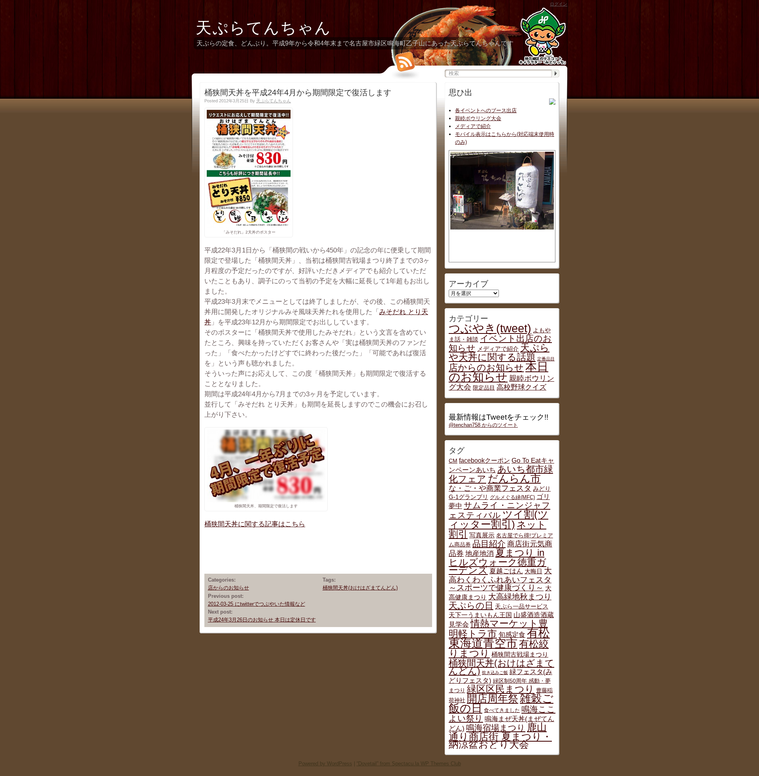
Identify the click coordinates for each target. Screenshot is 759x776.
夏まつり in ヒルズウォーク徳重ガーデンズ (497, 561)
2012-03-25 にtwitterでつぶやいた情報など (256, 604)
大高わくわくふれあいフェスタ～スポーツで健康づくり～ (500, 579)
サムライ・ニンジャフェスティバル (499, 510)
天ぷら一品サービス (521, 606)
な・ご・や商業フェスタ (490, 488)
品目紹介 (489, 543)
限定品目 (484, 388)
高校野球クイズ (521, 387)
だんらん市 (514, 478)
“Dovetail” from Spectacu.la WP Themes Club (409, 764)
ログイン (558, 4)
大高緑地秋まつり (519, 596)
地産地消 (479, 553)
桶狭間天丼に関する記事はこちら (254, 524)
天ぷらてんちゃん (263, 27)
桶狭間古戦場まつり (519, 654)
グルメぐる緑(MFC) (512, 497)
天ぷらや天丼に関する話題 (499, 352)
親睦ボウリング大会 (478, 118)
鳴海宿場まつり (495, 727)
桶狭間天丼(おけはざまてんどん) (360, 588)
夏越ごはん (506, 571)
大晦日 (533, 571)
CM (453, 461)
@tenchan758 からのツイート (483, 425)
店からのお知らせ (228, 588)
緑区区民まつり (500, 689)
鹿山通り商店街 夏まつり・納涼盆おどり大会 (500, 736)
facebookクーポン (484, 460)
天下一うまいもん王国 (480, 614)
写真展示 (482, 535)
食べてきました (502, 710)
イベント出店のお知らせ (500, 343)
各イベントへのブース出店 (486, 110)
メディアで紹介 (473, 126)
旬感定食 (511, 635)
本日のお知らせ (498, 371)
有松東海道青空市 (499, 638)
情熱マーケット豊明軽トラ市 (498, 628)
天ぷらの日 (471, 605)
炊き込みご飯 (495, 672)
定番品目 (546, 358)
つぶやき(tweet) (490, 328)
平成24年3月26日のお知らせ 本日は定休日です (262, 620)
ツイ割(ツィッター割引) (498, 519)
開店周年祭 (492, 698)
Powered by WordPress (325, 764)
